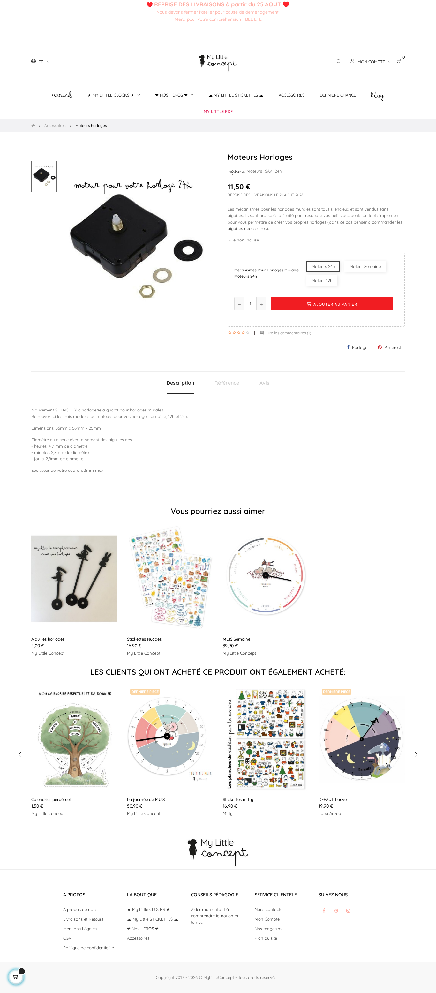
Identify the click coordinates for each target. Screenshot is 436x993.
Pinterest (392, 347)
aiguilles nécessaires (247, 228)
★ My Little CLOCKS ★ (148, 909)
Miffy (227, 813)
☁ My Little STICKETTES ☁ (152, 919)
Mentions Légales (80, 928)
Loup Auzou (330, 813)
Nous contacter (269, 909)
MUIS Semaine (236, 638)
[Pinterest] (336, 910)
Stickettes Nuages (144, 638)
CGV (67, 938)
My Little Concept (47, 653)
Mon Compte (267, 919)
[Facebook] (324, 910)
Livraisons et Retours (83, 919)
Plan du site (266, 938)
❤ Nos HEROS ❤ (143, 928)
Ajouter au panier (334, 304)
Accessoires (138, 938)
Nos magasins (268, 928)
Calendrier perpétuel (51, 799)
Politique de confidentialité (88, 947)
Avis (264, 383)
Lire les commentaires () (285, 332)
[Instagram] (348, 910)
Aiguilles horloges (47, 638)
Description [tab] (180, 383)
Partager (360, 347)
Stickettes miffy (238, 799)
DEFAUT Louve (333, 799)
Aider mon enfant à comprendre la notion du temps (215, 916)
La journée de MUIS (146, 799)
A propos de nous (80, 909)
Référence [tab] (226, 383)
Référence (237, 171)
